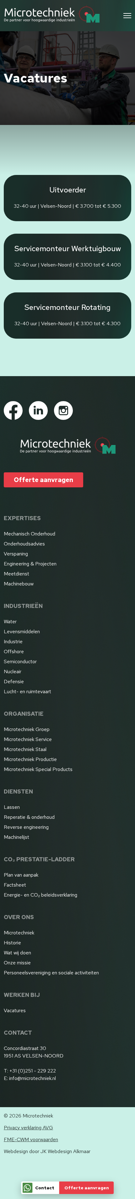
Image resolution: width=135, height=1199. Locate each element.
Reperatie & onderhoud (29, 817)
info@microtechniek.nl (32, 1078)
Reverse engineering (26, 827)
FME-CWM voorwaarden (31, 1139)
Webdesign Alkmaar (69, 1151)
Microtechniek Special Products (38, 769)
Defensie (14, 681)
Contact (44, 1188)
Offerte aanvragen (86, 1188)
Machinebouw (19, 583)
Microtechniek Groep (27, 729)
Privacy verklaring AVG (28, 1127)
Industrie (13, 641)
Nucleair (12, 671)
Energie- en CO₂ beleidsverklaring (40, 895)
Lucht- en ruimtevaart (27, 691)
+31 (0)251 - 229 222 (32, 1070)
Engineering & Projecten (30, 563)
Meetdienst (16, 573)
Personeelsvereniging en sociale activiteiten (51, 972)
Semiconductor (20, 661)
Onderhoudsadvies (24, 543)
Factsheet (15, 885)
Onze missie (17, 962)
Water (10, 621)
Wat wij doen (17, 952)
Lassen (12, 807)
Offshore (14, 651)
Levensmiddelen (22, 631)
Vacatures (15, 1010)
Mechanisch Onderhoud (29, 533)
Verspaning (16, 553)
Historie (12, 942)
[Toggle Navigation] (127, 15)
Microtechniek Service (28, 739)
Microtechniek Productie (30, 759)
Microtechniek (19, 932)
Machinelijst (16, 837)
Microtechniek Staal (25, 749)
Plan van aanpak (21, 875)
